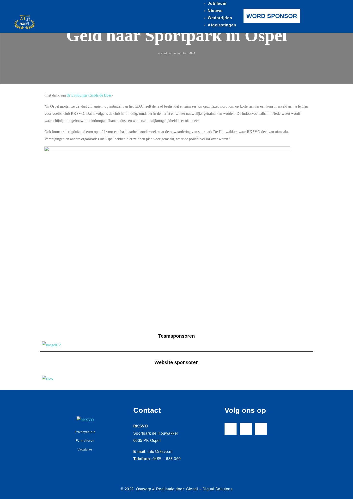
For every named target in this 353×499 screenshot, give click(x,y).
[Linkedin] (261, 429)
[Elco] (176, 379)
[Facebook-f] (231, 429)
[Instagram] (246, 429)
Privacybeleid (85, 432)
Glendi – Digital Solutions (209, 489)
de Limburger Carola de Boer (89, 95)
